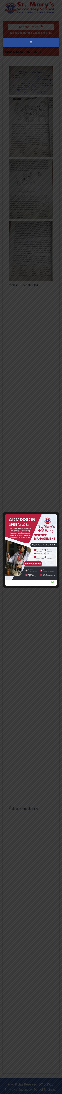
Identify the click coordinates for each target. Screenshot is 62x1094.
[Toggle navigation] (31, 42)
